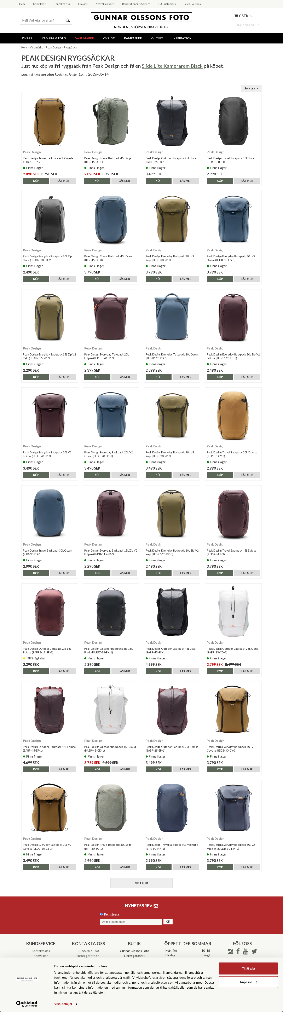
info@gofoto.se (88, 956)
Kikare (27, 38)
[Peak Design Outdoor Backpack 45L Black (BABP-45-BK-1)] (172, 611)
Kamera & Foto (54, 38)
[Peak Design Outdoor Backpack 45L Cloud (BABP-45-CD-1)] (111, 709)
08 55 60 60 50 (88, 951)
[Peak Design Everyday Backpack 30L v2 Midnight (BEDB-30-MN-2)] (233, 808)
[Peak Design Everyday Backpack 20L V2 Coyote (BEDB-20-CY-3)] (49, 808)
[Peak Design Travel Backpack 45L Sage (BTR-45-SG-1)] (111, 121)
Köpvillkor (41, 956)
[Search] (67, 20)
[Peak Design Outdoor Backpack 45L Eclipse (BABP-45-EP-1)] (49, 709)
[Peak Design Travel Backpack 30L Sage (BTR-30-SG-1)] (111, 808)
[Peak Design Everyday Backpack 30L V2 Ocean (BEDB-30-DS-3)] (233, 219)
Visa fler (141, 883)
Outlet (157, 38)
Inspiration (182, 38)
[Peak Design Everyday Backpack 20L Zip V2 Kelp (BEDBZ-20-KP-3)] (172, 513)
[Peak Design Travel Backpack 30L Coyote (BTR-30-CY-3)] (233, 415)
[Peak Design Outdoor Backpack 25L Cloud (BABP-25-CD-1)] (233, 611)
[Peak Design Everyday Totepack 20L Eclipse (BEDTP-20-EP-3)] (111, 317)
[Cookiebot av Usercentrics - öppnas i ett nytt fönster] (27, 1004)
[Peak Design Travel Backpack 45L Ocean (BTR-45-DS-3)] (111, 219)
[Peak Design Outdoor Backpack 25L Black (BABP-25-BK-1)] (172, 121)
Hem (24, 47)
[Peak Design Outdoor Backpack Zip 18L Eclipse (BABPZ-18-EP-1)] (49, 611)
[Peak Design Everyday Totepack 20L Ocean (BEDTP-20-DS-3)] (172, 317)
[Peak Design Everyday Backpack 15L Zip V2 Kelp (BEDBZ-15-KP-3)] (49, 317)
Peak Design (53, 47)
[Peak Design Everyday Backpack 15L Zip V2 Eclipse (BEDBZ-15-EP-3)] (111, 513)
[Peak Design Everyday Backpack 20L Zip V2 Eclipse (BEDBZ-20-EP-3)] (233, 317)
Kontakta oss (41, 951)
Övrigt (109, 38)
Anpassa (246, 982)
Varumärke (84, 38)
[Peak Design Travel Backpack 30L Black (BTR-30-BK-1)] (233, 121)
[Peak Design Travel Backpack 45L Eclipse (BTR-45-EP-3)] (233, 513)
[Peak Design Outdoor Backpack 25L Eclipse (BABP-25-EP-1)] (172, 709)
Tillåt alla (248, 968)
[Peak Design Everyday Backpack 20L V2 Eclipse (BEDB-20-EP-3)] (49, 415)
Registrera (111, 914)
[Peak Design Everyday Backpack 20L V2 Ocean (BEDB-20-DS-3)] (111, 415)
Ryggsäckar (71, 47)
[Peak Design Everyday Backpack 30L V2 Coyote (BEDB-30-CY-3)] (233, 709)
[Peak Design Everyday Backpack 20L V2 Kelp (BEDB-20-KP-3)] (172, 415)
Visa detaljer (63, 1004)
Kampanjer (133, 38)
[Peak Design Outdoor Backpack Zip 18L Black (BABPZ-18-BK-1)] (111, 611)
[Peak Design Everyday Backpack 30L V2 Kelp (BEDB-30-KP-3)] (172, 219)
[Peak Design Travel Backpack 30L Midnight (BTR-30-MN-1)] (172, 808)
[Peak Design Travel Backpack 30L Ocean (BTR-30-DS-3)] (49, 513)
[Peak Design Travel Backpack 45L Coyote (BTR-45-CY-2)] (49, 121)
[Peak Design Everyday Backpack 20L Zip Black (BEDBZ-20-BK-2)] (49, 219)
